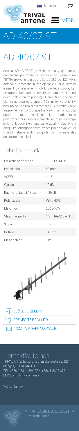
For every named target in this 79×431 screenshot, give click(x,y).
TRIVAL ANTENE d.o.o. (52, 411)
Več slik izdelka (27, 311)
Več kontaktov (13, 386)
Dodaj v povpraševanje (34, 329)
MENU (68, 20)
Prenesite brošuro (30, 320)
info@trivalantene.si (26, 375)
